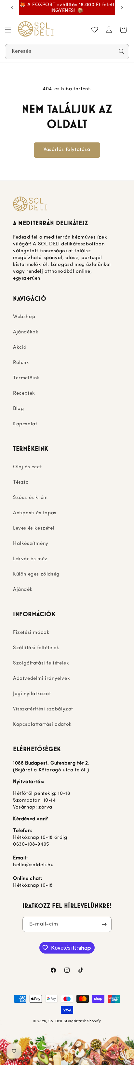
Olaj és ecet (27, 467)
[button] (8, 29)
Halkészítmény (30, 543)
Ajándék (23, 589)
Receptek (24, 393)
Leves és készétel (33, 528)
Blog (18, 408)
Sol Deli (55, 1021)
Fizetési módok (31, 632)
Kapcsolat (25, 424)
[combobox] (67, 51)
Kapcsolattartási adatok (42, 724)
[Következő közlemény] (122, 7)
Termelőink (26, 378)
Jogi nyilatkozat (32, 694)
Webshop (24, 316)
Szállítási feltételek (36, 648)
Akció (20, 347)
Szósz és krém (30, 497)
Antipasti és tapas (35, 513)
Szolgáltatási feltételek (41, 663)
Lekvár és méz (30, 559)
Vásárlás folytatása (67, 149)
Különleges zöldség (36, 574)
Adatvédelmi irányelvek (41, 678)
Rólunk (21, 362)
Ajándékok (25, 332)
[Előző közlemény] (12, 7)
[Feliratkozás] (104, 924)
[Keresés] (121, 51)
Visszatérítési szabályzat (43, 709)
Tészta (21, 482)
